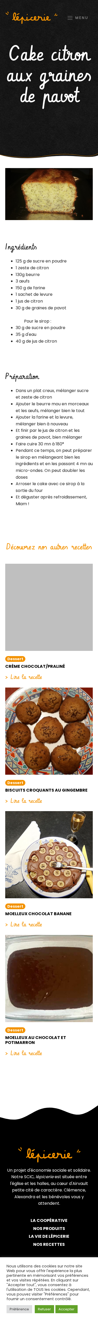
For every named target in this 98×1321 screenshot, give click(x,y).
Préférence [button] (19, 1309)
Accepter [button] (66, 1309)
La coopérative (49, 1220)
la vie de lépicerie (49, 1236)
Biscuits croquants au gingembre (46, 790)
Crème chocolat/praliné (35, 666)
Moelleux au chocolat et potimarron (35, 1040)
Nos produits (49, 1229)
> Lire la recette (23, 677)
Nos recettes (49, 1244)
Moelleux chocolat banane (38, 914)
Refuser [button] (44, 1309)
